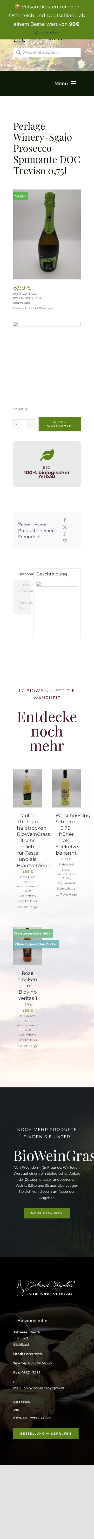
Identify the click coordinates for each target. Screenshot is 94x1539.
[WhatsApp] (64, 534)
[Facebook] (64, 520)
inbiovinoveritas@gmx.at (43, 1388)
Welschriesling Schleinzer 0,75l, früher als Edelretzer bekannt (73, 834)
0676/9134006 (40, 1363)
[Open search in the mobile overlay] (47, 52)
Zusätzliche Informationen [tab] (24, 588)
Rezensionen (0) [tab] (24, 605)
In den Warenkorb (59, 424)
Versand (25, 302)
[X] (64, 527)
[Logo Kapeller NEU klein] (47, 1280)
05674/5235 (30, 1372)
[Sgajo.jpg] (47, 234)
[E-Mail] (64, 541)
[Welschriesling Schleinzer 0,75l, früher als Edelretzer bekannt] (66, 772)
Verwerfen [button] (47, 33)
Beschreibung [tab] (24, 574)
